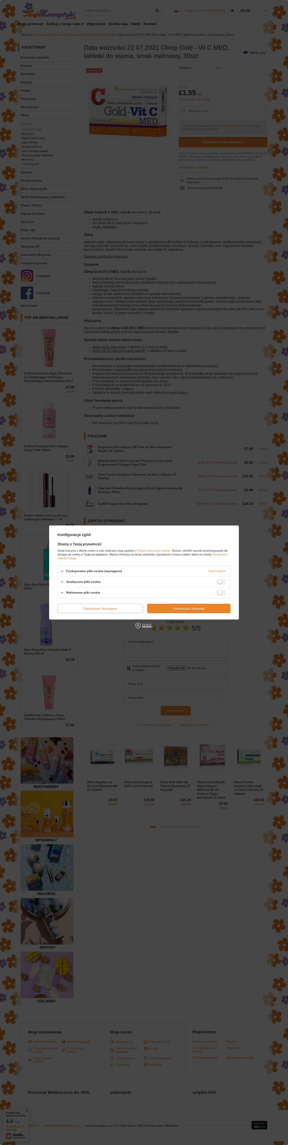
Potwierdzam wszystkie (189, 608)
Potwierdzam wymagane (100, 608)
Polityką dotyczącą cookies (153, 550)
